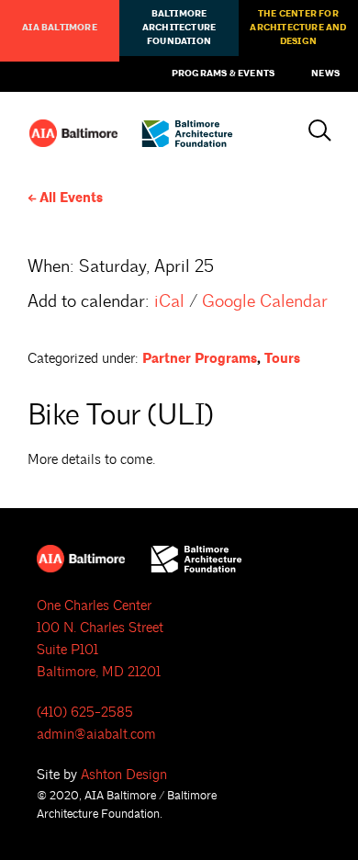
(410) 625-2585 (85, 712)
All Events (71, 198)
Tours (282, 359)
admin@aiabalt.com (96, 734)
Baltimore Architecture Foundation (179, 27)
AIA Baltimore (59, 27)
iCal (169, 301)
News (325, 73)
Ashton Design (124, 775)
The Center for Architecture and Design (298, 27)
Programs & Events (223, 73)
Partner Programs (199, 359)
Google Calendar (265, 301)
